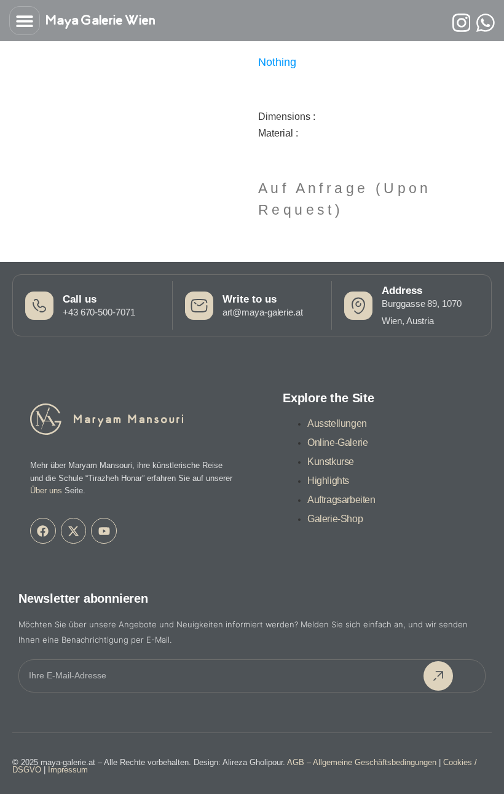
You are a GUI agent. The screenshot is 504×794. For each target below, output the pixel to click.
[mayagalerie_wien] (461, 22)
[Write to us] (199, 306)
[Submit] (438, 676)
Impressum (68, 769)
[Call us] (39, 306)
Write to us (249, 299)
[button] (25, 20)
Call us (79, 299)
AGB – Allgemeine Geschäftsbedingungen (361, 762)
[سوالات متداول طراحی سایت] (485, 22)
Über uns (46, 490)
